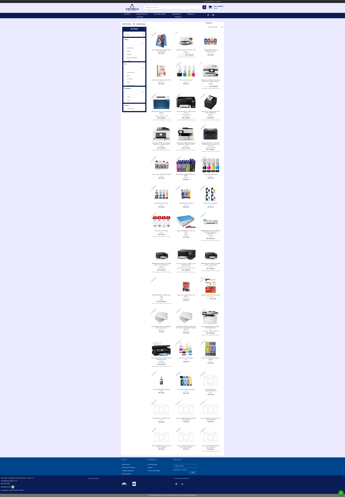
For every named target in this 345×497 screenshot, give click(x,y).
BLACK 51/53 (131, 72)
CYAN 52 (129, 79)
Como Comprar (126, 474)
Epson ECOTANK (132, 57)
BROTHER (130, 48)
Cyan (128, 82)
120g (128, 97)
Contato (150, 467)
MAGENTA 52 (131, 85)
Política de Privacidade (128, 467)
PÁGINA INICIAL (126, 24)
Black (128, 75)
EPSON (129, 54)
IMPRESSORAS (141, 24)
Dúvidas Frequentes (128, 470)
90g (128, 100)
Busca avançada (152, 464)
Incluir (178, 469)
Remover (184, 469)
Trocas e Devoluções (154, 470)
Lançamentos (131, 108)
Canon (129, 51)
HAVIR (129, 61)
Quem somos (126, 464)
